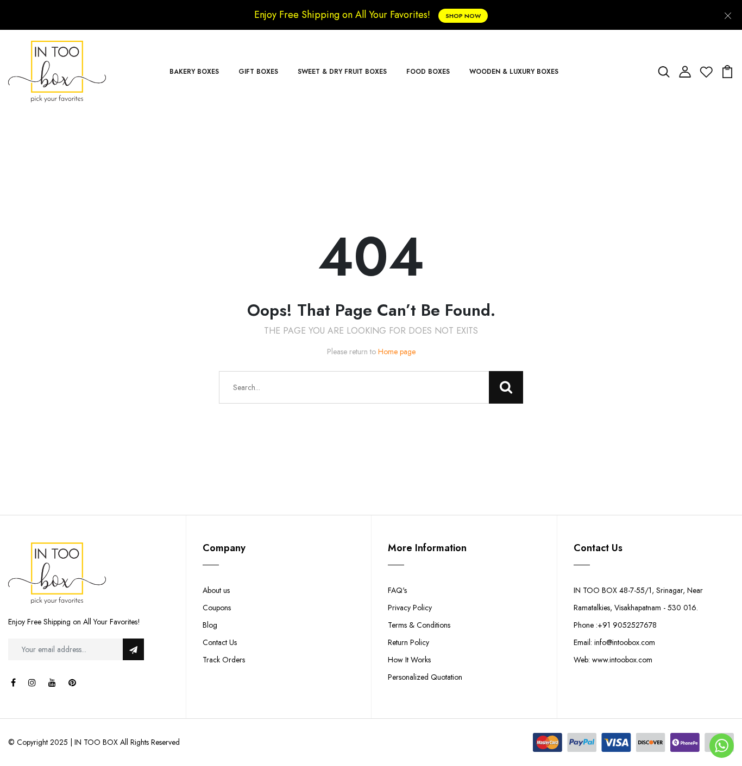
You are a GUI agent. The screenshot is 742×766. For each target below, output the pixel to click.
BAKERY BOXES (194, 71)
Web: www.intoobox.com (613, 659)
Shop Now (463, 15)
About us (216, 590)
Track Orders (224, 659)
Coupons (217, 607)
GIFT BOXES (258, 71)
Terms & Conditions (419, 625)
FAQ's (397, 590)
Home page (397, 351)
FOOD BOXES (428, 71)
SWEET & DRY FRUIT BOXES (342, 71)
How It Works (409, 659)
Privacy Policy (410, 607)
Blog (210, 625)
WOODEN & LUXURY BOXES (513, 71)
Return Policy (408, 642)
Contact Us (220, 642)
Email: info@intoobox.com (614, 642)
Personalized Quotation (425, 677)
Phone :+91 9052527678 (615, 625)
